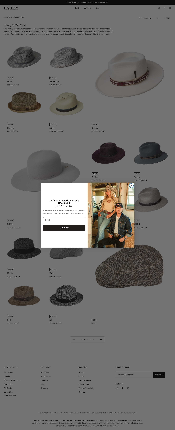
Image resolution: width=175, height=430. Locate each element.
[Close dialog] (131, 185)
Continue (64, 227)
